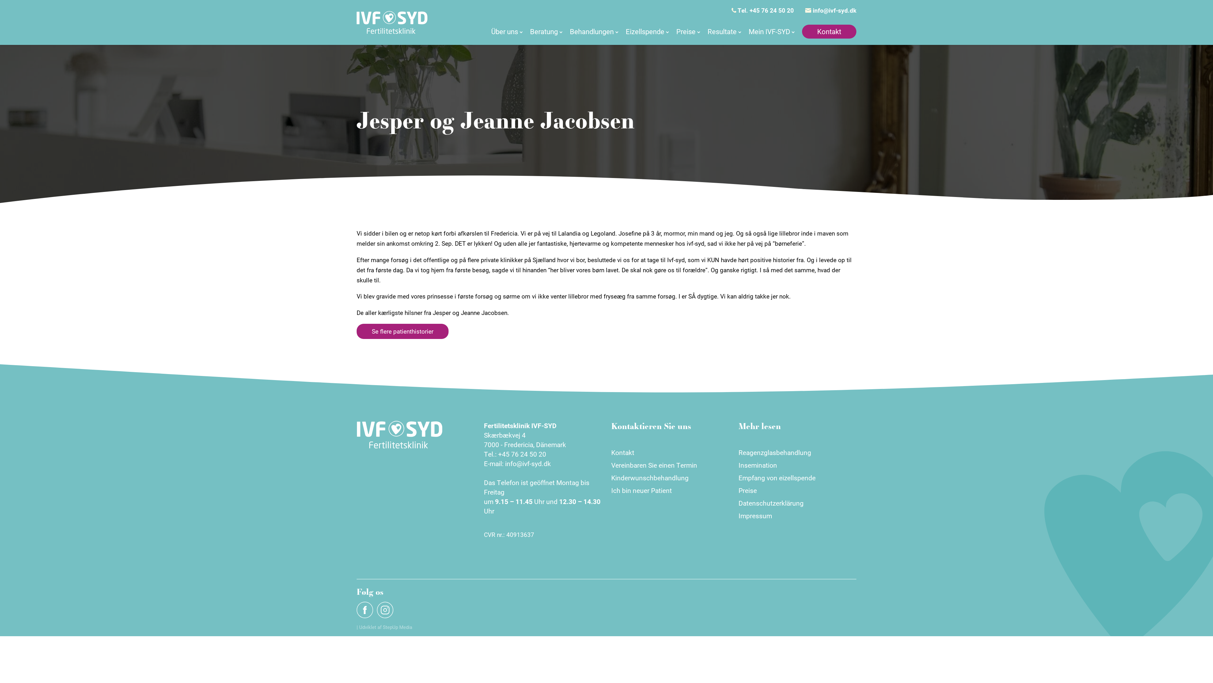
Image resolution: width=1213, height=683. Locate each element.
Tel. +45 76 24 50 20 (765, 10)
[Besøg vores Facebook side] (365, 610)
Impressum (755, 515)
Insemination (758, 465)
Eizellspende (645, 31)
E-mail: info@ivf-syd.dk (517, 463)
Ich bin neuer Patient (641, 490)
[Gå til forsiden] (392, 22)
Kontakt (829, 31)
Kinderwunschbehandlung (650, 477)
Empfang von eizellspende (777, 477)
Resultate (722, 31)
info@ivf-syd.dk (833, 10)
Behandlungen (592, 31)
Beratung (544, 31)
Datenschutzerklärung (771, 503)
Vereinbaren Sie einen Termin (654, 465)
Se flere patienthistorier (402, 331)
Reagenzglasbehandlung (775, 452)
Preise (686, 31)
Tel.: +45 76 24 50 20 (515, 454)
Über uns (504, 31)
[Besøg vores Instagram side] (385, 610)
